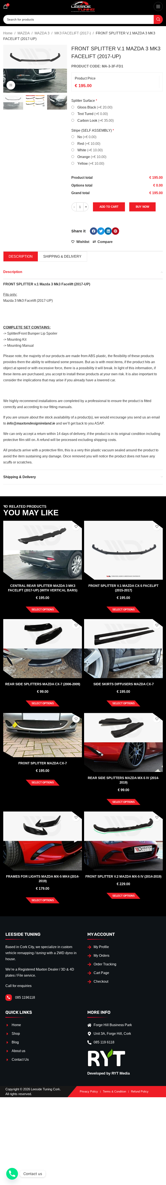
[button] (93, 231)
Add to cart (108, 206)
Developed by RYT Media (108, 1073)
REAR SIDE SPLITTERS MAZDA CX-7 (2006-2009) (42, 684)
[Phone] (12, 1174)
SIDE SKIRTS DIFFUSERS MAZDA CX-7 (123, 684)
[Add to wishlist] (76, 526)
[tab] (20, 256)
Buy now (142, 206)
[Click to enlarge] (10, 85)
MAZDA (24, 33)
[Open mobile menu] (158, 6)
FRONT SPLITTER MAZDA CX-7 (42, 763)
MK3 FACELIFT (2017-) (73, 33)
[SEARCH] (158, 19)
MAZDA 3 (42, 33)
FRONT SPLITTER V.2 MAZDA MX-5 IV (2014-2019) (123, 876)
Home (8, 33)
